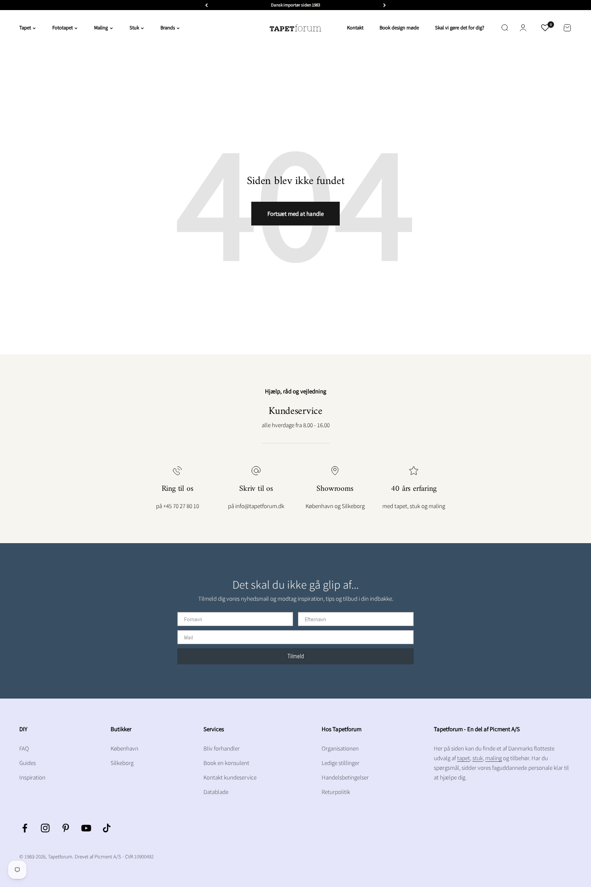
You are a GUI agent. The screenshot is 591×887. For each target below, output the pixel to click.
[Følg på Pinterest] (65, 828)
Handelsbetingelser (345, 777)
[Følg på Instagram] (45, 828)
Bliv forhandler (221, 748)
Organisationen (340, 748)
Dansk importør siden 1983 (295, 5)
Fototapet (62, 27)
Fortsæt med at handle (295, 213)
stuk (477, 758)
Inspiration (32, 777)
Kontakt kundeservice (230, 777)
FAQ (24, 748)
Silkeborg (122, 763)
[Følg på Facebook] (24, 828)
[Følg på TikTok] (106, 828)
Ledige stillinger (340, 763)
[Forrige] (206, 5)
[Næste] (384, 5)
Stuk (134, 27)
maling (493, 758)
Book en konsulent (226, 763)
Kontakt (355, 27)
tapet (463, 758)
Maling (101, 27)
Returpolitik (336, 792)
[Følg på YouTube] (86, 828)
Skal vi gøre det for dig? (459, 27)
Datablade (215, 792)
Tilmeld (295, 656)
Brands (167, 27)
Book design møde (399, 27)
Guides (27, 763)
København (124, 748)
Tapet (25, 27)
